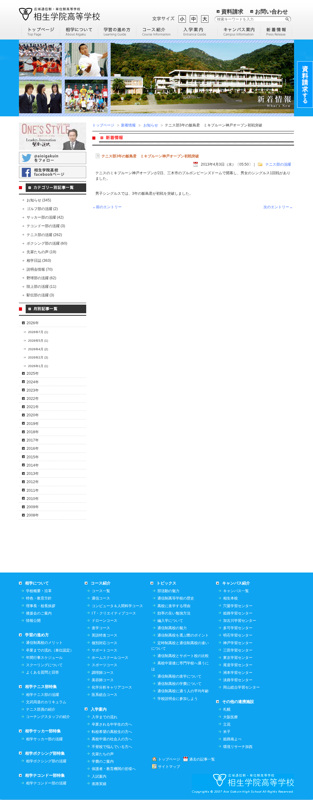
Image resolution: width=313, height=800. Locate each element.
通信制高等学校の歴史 (175, 598)
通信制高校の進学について (179, 676)
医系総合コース (104, 695)
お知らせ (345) (39, 200)
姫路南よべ (232, 739)
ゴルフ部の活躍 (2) (42, 209)
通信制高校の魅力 (172, 628)
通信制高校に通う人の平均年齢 (183, 691)
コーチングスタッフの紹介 (48, 717)
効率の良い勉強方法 (173, 613)
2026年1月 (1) (38, 366)
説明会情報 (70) (40, 269)
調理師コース (103, 672)
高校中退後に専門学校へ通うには (180, 666)
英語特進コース (104, 635)
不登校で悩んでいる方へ (112, 747)
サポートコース (104, 650)
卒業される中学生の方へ (112, 724)
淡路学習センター (237, 680)
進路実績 (99, 784)
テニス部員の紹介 (40, 709)
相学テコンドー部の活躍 (46, 783)
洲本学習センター (237, 672)
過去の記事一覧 (202, 759)
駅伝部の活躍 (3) (40, 295)
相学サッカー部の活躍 (44, 739)
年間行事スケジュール (44, 657)
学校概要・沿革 (39, 591)
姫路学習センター (237, 613)
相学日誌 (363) (39, 260)
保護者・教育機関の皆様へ (114, 769)
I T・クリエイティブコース (114, 613)
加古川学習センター (239, 620)
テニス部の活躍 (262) (44, 235)
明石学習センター (237, 635)
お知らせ (150, 125)
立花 (226, 724)
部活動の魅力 (168, 591)
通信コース (101, 598)
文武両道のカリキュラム (46, 702)
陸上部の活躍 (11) (41, 286)
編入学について (170, 620)
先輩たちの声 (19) (41, 252)
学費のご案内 (103, 761)
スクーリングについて (44, 665)
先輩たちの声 (103, 754)
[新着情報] (276, 31)
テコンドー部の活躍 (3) (46, 226)
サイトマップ (169, 766)
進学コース (101, 628)
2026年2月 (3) (38, 357)
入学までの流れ (104, 717)
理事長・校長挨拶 (40, 606)
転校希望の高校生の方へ (112, 732)
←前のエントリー (107, 207)
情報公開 (33, 620)
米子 (226, 732)
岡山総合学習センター (241, 687)
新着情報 (128, 125)
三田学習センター (237, 650)
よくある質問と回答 (42, 672)
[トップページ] (40, 31)
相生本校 (230, 598)
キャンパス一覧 (236, 591)
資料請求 (232, 12)
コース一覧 (101, 591)
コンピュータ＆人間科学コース (117, 606)
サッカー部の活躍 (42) (45, 217)
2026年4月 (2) (38, 349)
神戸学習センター (237, 643)
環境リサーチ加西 (237, 747)
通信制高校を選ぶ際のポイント (183, 635)
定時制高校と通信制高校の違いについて (180, 646)
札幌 (226, 709)
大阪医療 (230, 717)
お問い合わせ (271, 12)
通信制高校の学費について (179, 684)
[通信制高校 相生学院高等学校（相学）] (59, 14)
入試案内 (99, 776)
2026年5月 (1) (38, 340)
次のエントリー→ (278, 207)
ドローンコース (104, 620)
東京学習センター (237, 657)
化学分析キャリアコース (112, 687)
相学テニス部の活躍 (42, 695)
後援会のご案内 (39, 613)
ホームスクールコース (110, 657)
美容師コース (103, 680)
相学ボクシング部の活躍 (46, 761)
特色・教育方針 (39, 598)
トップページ (103, 125)
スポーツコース (104, 665)
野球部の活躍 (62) (41, 278)
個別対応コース (104, 643)
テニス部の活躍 (278, 164)
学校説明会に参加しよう (177, 699)
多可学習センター (237, 628)
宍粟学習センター (237, 606)
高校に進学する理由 (173, 606)
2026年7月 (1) (38, 332)
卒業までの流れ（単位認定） (50, 650)
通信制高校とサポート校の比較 (183, 656)
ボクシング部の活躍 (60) (47, 243)
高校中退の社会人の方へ (112, 739)
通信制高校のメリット (44, 642)
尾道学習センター (237, 665)
